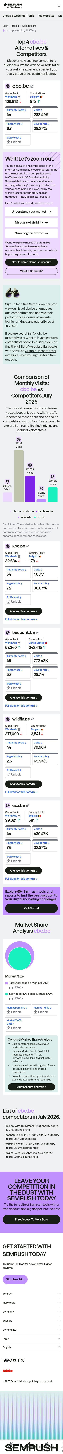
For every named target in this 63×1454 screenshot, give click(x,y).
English (7, 1347)
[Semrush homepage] (12, 5)
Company (8, 1311)
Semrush (8, 1293)
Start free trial (15, 1279)
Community (9, 1329)
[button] (35, 30)
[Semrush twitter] (22, 1360)
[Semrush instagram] (7, 1360)
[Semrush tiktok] (11, 1360)
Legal (6, 1338)
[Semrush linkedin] (3, 1360)
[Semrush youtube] (15, 1360)
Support (7, 1320)
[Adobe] (8, 1371)
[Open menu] (59, 5)
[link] (18, 15)
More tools (9, 1302)
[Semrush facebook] (19, 1360)
